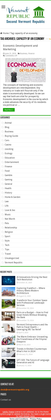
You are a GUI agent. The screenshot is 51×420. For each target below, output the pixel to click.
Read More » (9, 110)
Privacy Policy (36, 419)
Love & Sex (10, 210)
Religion (9, 232)
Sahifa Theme (8, 412)
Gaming (8, 179)
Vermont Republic (13, 262)
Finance (31, 53)
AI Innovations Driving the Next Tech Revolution (32, 278)
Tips (7, 249)
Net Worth (10, 219)
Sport (7, 236)
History (8, 192)
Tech (7, 245)
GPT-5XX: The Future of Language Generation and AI (33, 361)
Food (7, 171)
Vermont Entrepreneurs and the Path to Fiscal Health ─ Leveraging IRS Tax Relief (32, 327)
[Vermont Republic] (25, 14)
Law (7, 201)
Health (8, 188)
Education (10, 157)
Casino (8, 144)
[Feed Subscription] (50, 39)
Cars (7, 140)
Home (5, 33)
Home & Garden (12, 197)
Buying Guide (11, 136)
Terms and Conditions (18, 419)
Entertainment (12, 162)
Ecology (8, 153)
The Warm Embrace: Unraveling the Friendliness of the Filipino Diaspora (32, 339)
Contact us (6, 399)
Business (23, 53)
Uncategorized (12, 258)
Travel (8, 253)
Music (8, 214)
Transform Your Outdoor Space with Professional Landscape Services (32, 303)
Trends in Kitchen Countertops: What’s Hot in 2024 (32, 350)
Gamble (8, 175)
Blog (7, 127)
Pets (7, 223)
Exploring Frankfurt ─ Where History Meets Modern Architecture (31, 290)
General (8, 184)
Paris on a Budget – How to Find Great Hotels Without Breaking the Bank (32, 315)
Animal (8, 123)
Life (6, 205)
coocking (9, 149)
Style (7, 240)
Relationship (11, 227)
